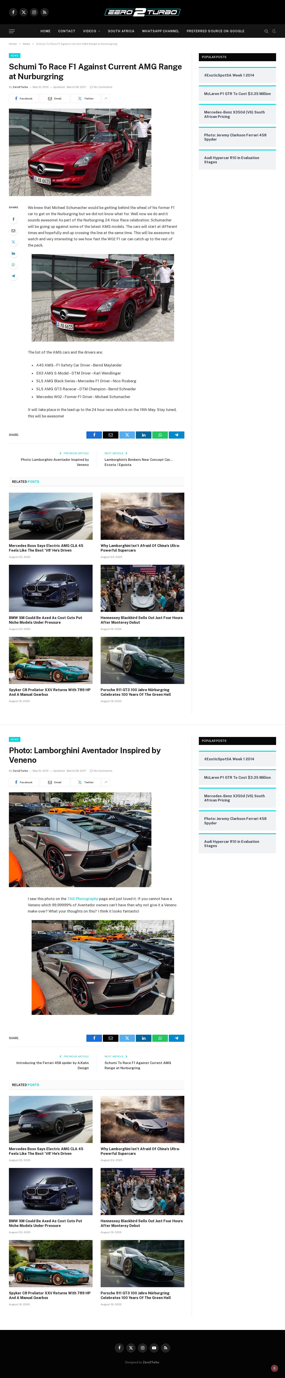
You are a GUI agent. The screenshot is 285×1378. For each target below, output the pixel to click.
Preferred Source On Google (215, 31)
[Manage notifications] (274, 1368)
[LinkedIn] (13, 253)
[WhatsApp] (13, 264)
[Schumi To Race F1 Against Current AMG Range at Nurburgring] (80, 195)
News (14, 55)
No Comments (103, 87)
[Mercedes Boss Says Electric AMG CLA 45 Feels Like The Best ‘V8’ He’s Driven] (51, 516)
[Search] (266, 31)
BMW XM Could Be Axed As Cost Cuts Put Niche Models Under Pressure (45, 620)
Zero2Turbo (20, 87)
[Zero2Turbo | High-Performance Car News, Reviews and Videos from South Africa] (142, 12)
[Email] (13, 230)
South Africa (121, 31)
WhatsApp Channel (160, 31)
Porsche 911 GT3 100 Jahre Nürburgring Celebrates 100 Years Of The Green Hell (136, 692)
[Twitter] (13, 241)
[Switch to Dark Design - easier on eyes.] (273, 31)
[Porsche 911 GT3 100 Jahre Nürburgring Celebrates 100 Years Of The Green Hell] (142, 660)
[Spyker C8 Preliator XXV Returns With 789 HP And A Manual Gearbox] (51, 660)
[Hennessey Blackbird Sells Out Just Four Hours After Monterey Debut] (142, 588)
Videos (89, 31)
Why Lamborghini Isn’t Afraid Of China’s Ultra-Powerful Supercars (140, 548)
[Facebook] (13, 219)
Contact (66, 31)
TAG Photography (82, 898)
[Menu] (12, 31)
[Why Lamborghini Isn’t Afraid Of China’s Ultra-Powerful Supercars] (142, 516)
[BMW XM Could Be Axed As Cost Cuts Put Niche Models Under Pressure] (51, 588)
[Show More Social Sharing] (106, 98)
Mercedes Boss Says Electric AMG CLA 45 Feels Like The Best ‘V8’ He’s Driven (46, 548)
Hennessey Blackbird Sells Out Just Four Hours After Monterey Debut (142, 620)
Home (46, 31)
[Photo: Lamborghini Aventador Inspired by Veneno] (80, 886)
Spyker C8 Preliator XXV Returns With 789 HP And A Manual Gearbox (50, 692)
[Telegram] (13, 275)
